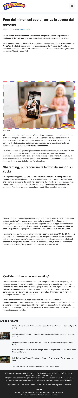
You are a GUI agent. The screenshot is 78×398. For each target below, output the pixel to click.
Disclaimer (53, 395)
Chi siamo (24, 395)
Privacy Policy (43, 395)
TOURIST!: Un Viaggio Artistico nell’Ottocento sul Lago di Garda (35, 366)
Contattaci (67, 385)
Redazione (33, 395)
